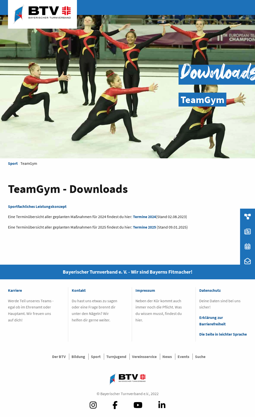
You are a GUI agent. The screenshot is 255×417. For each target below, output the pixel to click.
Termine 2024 (144, 216)
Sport (13, 163)
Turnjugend (116, 356)
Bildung (78, 356)
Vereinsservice (144, 356)
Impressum (145, 290)
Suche (200, 356)
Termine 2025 (144, 227)
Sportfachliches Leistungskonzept (37, 206)
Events (183, 356)
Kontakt (79, 290)
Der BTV (59, 356)
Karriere (15, 290)
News (167, 356)
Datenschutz (210, 290)
